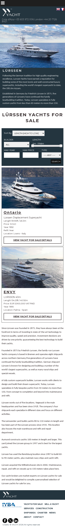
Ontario (12, 212)
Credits (6, 524)
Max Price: (29, 150)
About (27, 517)
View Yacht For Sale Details (32, 240)
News (52, 513)
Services (29, 508)
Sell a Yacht (51, 504)
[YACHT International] (11, 12)
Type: (44, 150)
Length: (36, 139)
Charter (42, 513)
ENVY (10, 292)
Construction (44, 508)
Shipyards (29, 513)
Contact (38, 517)
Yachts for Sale (33, 504)
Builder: (9, 139)
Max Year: (9, 150)
